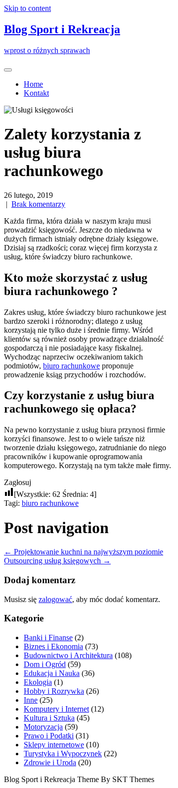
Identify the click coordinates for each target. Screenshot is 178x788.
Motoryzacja (43, 727)
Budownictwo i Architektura (68, 655)
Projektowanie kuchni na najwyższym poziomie (83, 551)
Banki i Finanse (48, 637)
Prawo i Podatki (49, 735)
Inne (31, 700)
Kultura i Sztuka (49, 718)
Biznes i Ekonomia (53, 646)
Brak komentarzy (38, 204)
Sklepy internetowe (54, 744)
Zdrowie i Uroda (50, 762)
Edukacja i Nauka (52, 673)
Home (33, 84)
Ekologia (38, 682)
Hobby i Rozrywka (54, 691)
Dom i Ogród (45, 664)
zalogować (55, 599)
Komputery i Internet (56, 709)
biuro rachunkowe (71, 366)
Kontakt (36, 93)
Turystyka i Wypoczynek (63, 753)
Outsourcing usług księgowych (57, 560)
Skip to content (27, 8)
